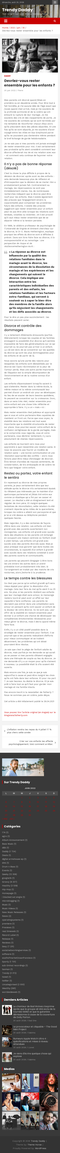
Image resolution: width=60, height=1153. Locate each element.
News (5, 916)
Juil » (11, 819)
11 (46, 802)
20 (6, 810)
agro (4, 836)
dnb (4, 863)
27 (6, 815)
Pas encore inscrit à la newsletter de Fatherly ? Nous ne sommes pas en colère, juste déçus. (28, 693)
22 (22, 810)
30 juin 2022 (10, 90)
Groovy (5, 882)
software (6, 954)
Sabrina (31, 1033)
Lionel (31, 1047)
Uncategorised (9, 984)
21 (14, 810)
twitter (5, 980)
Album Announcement (13, 840)
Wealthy (6, 988)
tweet (5, 977)
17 (38, 806)
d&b (4, 847)
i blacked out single (12, 897)
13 (6, 806)
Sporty (5, 961)
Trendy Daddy (17, 10)
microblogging (9, 901)
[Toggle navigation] (5, 21)
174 (3, 832)
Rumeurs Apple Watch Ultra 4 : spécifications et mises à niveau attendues (30, 1041)
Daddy (7, 76)
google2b (7, 878)
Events (5, 870)
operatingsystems (11, 920)
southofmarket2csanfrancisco (17, 958)
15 (22, 806)
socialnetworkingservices (15, 950)
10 (38, 802)
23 (30, 810)
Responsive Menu (55, 2)
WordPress (40, 1148)
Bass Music (7, 844)
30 (30, 815)
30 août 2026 (19, 1020)
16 (30, 806)
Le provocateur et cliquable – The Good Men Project (35, 1028)
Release (6, 939)
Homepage (7, 893)
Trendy (5, 973)
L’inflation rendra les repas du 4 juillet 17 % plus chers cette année (29, 731)
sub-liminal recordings (13, 965)
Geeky (5, 874)
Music (5, 904)
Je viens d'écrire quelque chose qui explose (32, 1055)
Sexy (4, 946)
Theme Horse (34, 1144)
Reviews (6, 942)
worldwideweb (9, 992)
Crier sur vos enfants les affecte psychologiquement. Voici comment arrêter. (31, 742)
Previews (6, 927)
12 (54, 802)
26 (54, 810)
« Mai (4, 819)
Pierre (20, 90)
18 (46, 806)
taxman (6, 969)
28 (14, 815)
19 (54, 806)
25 (46, 810)
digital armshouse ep (12, 859)
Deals (5, 855)
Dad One (32, 1020)
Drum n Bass (8, 866)
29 (22, 815)
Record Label (9, 935)
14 (14, 806)
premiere (7, 923)
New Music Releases (12, 912)
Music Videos (8, 908)
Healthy (6, 885)
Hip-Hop (6, 889)
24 (38, 810)
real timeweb (9, 931)
